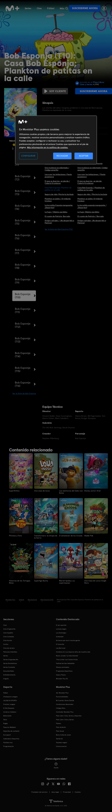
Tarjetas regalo (61, 742)
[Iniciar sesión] (104, 8)
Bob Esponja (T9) (22, 281)
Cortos (5, 644)
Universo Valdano (9, 712)
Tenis (5, 720)
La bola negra (61, 629)
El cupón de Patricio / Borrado (90, 216)
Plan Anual (60, 731)
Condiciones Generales (64, 704)
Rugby (5, 723)
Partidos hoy (7, 742)
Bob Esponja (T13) (22, 340)
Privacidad (67, 792)
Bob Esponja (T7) (22, 251)
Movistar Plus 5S (62, 679)
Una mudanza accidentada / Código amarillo (57, 169)
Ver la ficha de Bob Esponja (24, 393)
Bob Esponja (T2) (22, 178)
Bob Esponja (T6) (22, 237)
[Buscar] (66, 8)
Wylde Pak (88, 536)
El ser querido (61, 625)
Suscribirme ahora (85, 8)
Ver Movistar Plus (62, 693)
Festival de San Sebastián (65, 663)
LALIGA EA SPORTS (10, 700)
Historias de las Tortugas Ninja (19, 582)
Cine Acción (7, 640)
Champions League (10, 697)
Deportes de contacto (11, 731)
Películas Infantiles (10, 652)
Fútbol (50, 8)
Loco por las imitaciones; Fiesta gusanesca (58, 175)
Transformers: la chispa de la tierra (45, 537)
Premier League (9, 704)
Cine (39, 8)
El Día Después (8, 708)
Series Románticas (10, 663)
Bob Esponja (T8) (22, 266)
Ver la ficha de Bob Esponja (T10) (59, 229)
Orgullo (6, 679)
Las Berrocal (60, 648)
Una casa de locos (42, 491)
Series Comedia (9, 667)
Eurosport (7, 735)
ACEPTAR (84, 156)
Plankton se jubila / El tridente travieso (58, 200)
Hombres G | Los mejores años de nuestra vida (73, 652)
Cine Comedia (8, 637)
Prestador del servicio (39, 792)
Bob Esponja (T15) (22, 369)
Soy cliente (57, 91)
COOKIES (78, 792)
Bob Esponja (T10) (22, 295)
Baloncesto (7, 716)
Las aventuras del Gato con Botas (71, 492)
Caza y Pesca (61, 675)
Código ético (60, 708)
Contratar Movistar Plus (64, 712)
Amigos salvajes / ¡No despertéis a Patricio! (59, 221)
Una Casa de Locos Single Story (95, 582)
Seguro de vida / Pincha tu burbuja (92, 194)
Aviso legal (55, 792)
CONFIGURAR (28, 156)
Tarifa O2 (59, 739)
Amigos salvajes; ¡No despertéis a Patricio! (91, 221)
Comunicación (61, 746)
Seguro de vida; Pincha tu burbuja (59, 194)
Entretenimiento (9, 675)
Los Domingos (61, 633)
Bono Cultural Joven (63, 735)
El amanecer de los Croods (70, 536)
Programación (8, 746)
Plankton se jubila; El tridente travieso (90, 200)
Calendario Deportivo (11, 739)
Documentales (8, 671)
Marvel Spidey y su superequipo (67, 582)
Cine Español (8, 633)
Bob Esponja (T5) (22, 222)
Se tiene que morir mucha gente (68, 640)
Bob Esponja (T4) (22, 207)
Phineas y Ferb (15, 536)
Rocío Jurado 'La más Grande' (67, 656)
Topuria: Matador (9, 727)
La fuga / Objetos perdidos (56, 212)
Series (28, 8)
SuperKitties (14, 491)
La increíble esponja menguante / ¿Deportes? (92, 206)
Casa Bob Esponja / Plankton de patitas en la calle (91, 189)
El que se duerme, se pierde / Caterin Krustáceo (57, 182)
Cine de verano (9, 648)
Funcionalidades (62, 697)
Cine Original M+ (9, 629)
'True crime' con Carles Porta (67, 660)
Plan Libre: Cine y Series (65, 720)
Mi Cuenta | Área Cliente (65, 700)
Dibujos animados (62, 667)
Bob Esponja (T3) (22, 192)
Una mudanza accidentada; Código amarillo (92, 169)
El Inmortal (60, 644)
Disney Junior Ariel (92, 491)
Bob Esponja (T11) (22, 310)
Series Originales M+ (10, 660)
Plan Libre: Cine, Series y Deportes (68, 716)
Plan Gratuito (61, 727)
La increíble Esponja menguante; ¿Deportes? (59, 206)
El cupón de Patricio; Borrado (57, 216)
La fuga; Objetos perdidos (88, 212)
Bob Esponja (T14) (22, 354)
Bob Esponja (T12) (22, 325)
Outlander (60, 637)
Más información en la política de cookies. (47, 147)
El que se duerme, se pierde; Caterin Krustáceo (89, 182)
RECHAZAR (62, 156)
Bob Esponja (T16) (22, 384)
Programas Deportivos (64, 671)
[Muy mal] (13, 144)
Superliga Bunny (41, 581)
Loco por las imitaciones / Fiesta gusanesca (91, 175)
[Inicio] (12, 8)
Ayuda (56, 768)
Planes (58, 723)
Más (62, 8)
